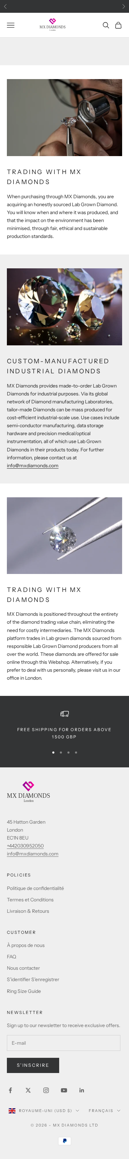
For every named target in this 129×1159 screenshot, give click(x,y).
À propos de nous (26, 945)
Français (101, 1110)
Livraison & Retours (28, 911)
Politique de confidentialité (35, 888)
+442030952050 (25, 846)
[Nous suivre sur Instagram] (46, 1090)
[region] (64, 725)
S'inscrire (33, 1065)
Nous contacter (23, 968)
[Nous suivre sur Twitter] (28, 1090)
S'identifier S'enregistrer (33, 979)
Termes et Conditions (30, 900)
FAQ (11, 957)
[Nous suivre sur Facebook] (10, 1090)
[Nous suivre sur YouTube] (64, 1090)
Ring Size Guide (24, 991)
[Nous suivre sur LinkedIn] (81, 1090)
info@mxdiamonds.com (32, 465)
